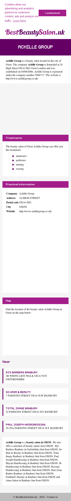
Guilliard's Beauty (15, 477)
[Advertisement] (35, 109)
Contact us (52, 497)
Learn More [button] (19, 20)
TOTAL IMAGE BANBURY (22, 408)
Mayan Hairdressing (16, 463)
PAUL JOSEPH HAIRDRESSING (25, 424)
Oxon (9, 64)
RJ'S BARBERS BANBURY (22, 372)
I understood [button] (52, 13)
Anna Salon (12, 480)
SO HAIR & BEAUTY (18, 392)
